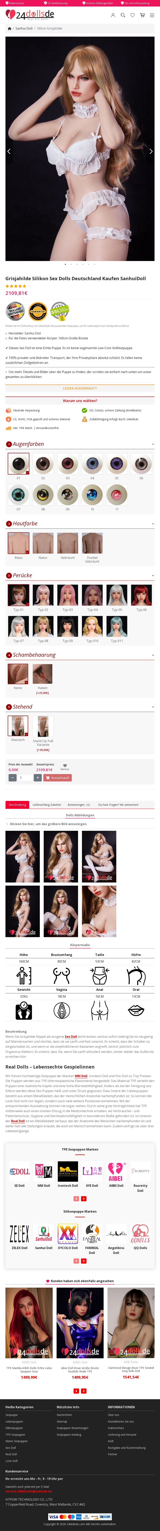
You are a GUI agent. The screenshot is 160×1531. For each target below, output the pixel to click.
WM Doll (81, 1076)
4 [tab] (83, 264)
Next (151, 151)
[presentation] (76, 1198)
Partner (112, 1454)
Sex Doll (71, 1036)
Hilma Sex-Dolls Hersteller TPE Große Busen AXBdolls (131, 1369)
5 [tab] (89, 264)
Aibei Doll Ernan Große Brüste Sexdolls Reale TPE (29, 1370)
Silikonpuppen (14, 1428)
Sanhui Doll (24, 28)
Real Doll (18, 1121)
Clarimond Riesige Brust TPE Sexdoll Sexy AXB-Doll (80, 1369)
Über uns (113, 1415)
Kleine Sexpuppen (16, 1441)
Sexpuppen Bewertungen (72, 1428)
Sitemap (62, 1421)
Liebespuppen (14, 1421)
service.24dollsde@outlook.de (28, 1491)
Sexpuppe (11, 1415)
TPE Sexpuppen (15, 1434)
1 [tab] (65, 264)
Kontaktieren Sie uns (121, 1421)
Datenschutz (116, 1428)
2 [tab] (71, 264)
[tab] (17, 805)
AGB (111, 1441)
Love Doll (11, 1461)
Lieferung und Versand (122, 1434)
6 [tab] (95, 264)
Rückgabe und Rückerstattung (127, 1448)
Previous (9, 151)
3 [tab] (77, 264)
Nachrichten (64, 1415)
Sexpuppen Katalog (69, 1434)
